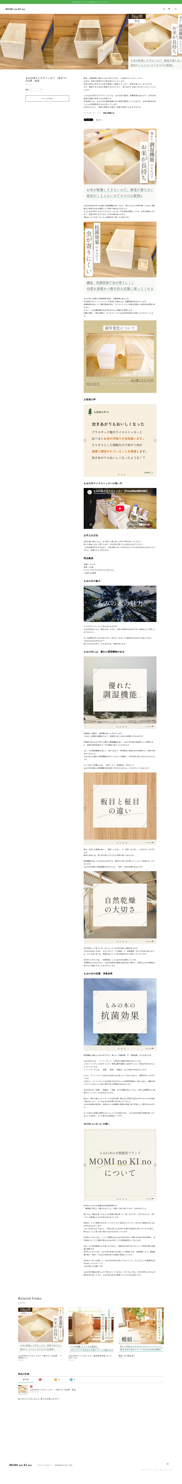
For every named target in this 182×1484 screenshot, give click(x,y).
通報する (99, 120)
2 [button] (89, 71)
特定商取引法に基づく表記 (64, 1465)
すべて (26, 1379)
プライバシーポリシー (44, 1465)
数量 (27, 89)
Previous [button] (3, 41)
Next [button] (178, 41)
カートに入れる (47, 98)
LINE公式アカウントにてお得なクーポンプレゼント (91, 2)
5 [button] (94, 71)
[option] (91, 41)
